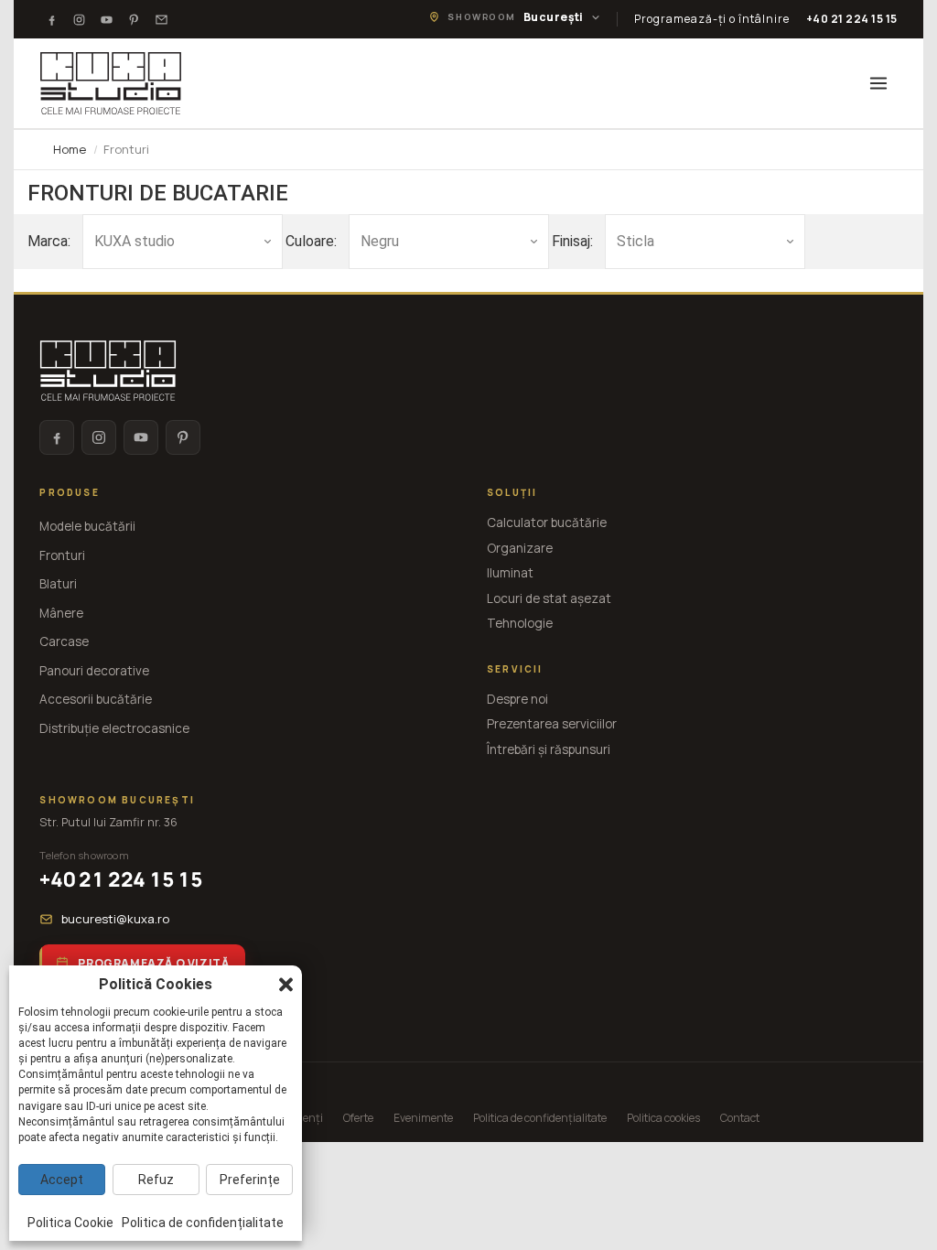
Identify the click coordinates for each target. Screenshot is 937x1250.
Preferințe (250, 1179)
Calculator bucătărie (547, 522)
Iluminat (510, 573)
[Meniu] (878, 83)
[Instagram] (79, 19)
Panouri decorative (94, 671)
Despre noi (517, 699)
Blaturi (58, 584)
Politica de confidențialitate (540, 1118)
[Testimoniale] (161, 19)
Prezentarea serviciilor (552, 724)
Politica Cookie (70, 1222)
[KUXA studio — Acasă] (110, 83)
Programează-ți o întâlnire (712, 19)
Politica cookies (663, 1118)
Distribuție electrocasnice (114, 728)
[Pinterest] (133, 19)
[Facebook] (51, 19)
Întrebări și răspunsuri (548, 749)
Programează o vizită (153, 963)
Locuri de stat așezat (549, 598)
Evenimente (423, 1118)
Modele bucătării (87, 526)
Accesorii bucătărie (95, 699)
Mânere (61, 613)
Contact (739, 1118)
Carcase (64, 641)
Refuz (156, 1179)
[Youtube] (106, 19)
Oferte (358, 1118)
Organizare (520, 548)
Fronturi (62, 555)
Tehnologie (520, 623)
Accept (61, 1179)
